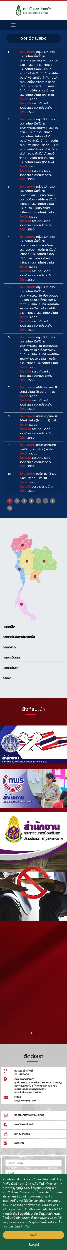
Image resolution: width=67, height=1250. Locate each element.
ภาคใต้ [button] (7, 678)
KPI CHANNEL (22, 1134)
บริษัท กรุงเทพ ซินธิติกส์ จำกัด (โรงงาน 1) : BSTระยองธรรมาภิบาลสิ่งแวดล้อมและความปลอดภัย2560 (39, 398)
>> (9, 508)
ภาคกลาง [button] (9, 647)
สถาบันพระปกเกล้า (24, 1124)
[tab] (33, 626)
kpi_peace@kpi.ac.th (25, 1100)
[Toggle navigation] (13, 25)
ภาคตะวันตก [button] (11, 667)
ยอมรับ (33, 1234)
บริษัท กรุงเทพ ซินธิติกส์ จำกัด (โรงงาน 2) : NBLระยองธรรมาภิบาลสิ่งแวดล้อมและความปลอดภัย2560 (39, 427)
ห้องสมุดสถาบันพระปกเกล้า (29, 1115)
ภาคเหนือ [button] (9, 626)
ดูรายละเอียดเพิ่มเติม (16, 1226)
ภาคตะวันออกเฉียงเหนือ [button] (19, 636)
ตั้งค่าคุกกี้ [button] (33, 1244)
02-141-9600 (21, 1074)
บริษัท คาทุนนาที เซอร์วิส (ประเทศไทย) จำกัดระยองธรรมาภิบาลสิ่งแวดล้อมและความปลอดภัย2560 (37, 456)
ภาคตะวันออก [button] (12, 657)
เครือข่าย (19, 1143)
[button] (31, 1033)
